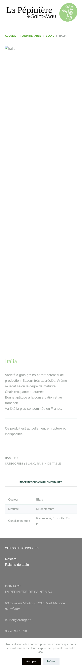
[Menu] (77, 12)
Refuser (51, 661)
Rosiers (11, 559)
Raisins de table (17, 565)
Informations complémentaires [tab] (41, 482)
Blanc (30, 463)
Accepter (31, 661)
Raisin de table (49, 463)
